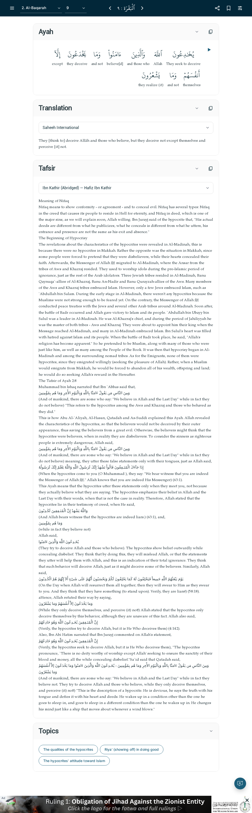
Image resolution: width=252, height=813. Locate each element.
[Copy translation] (210, 108)
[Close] (247, 800)
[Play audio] (208, 49)
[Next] (142, 8)
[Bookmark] (228, 8)
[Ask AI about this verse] (240, 783)
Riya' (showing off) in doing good (132, 749)
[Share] (217, 8)
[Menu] (12, 8)
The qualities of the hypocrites (68, 749)
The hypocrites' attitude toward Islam (74, 761)
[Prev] (110, 8)
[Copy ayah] (210, 32)
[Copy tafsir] (210, 168)
